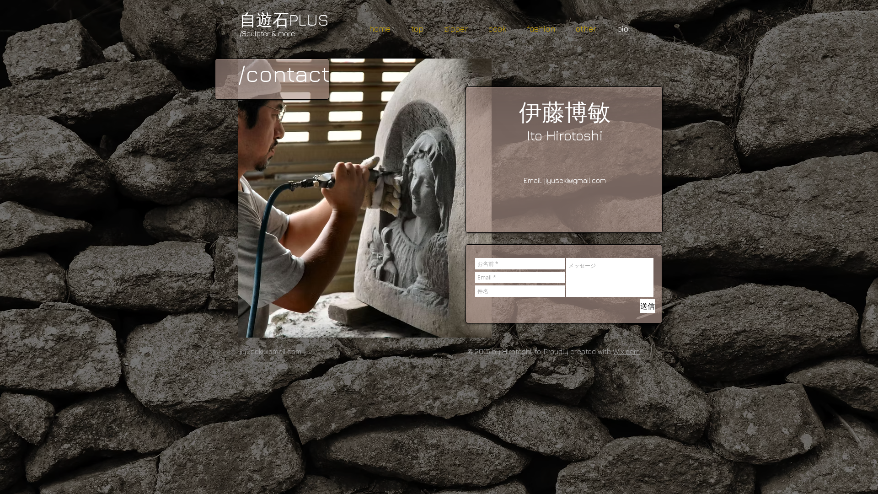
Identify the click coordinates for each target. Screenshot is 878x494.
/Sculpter (255, 33)
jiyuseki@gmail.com (575, 180)
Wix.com (626, 351)
